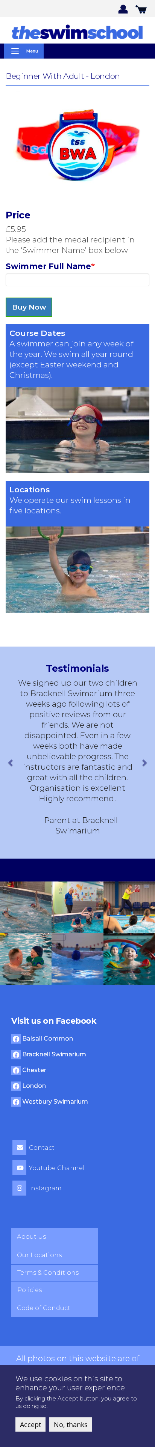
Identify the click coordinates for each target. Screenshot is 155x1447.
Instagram (45, 1188)
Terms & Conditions (48, 1272)
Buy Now (29, 307)
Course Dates (37, 333)
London (33, 1085)
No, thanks (71, 1424)
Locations (29, 489)
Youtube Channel (57, 1168)
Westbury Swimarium (54, 1101)
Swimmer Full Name (48, 266)
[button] (11, 762)
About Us (31, 1236)
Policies (29, 1290)
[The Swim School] (77, 31)
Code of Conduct (43, 1308)
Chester (33, 1070)
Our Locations (39, 1255)
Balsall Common (47, 1038)
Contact (42, 1147)
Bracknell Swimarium (53, 1054)
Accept (30, 1424)
